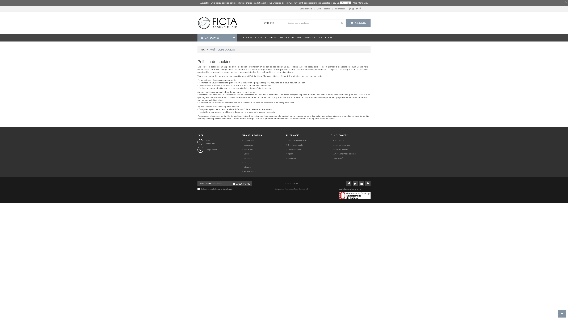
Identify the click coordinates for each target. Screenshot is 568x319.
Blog (299, 38)
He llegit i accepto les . (216, 189)
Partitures (247, 158)
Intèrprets (270, 38)
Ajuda (290, 154)
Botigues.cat (303, 189)
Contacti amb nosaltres (297, 141)
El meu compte (306, 9)
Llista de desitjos (323, 9)
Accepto (345, 3)
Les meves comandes (341, 145)
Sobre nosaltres (313, 38)
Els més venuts (250, 172)
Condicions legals (295, 145)
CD (245, 163)
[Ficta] (217, 23)
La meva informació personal (344, 154)
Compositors (249, 141)
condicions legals (225, 189)
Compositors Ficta (252, 38)
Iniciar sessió (340, 9)
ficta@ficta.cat (211, 150)
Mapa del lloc (293, 158)
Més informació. (360, 3)
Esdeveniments (286, 38)
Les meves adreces (340, 149)
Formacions (248, 149)
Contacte (330, 38)
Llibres (246, 154)
